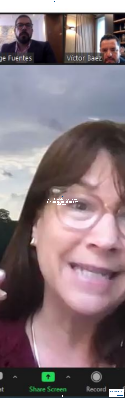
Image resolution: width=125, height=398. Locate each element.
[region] (116, 393)
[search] (79, 1)
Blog (62, 196)
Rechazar (113, 395)
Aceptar (120, 395)
